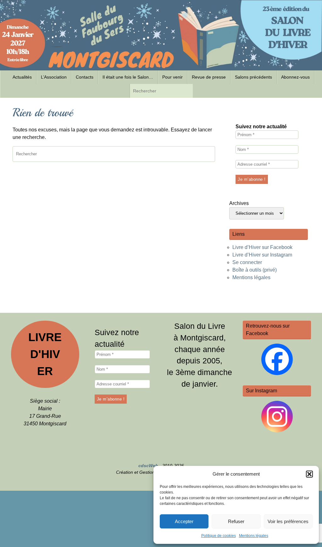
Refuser (236, 521)
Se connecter (247, 262)
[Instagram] (277, 416)
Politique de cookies (218, 535)
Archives (239, 203)
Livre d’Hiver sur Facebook (262, 247)
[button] (309, 474)
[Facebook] (277, 359)
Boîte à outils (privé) (254, 270)
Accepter (184, 521)
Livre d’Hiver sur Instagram (262, 254)
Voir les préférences (288, 521)
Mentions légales (253, 535)
